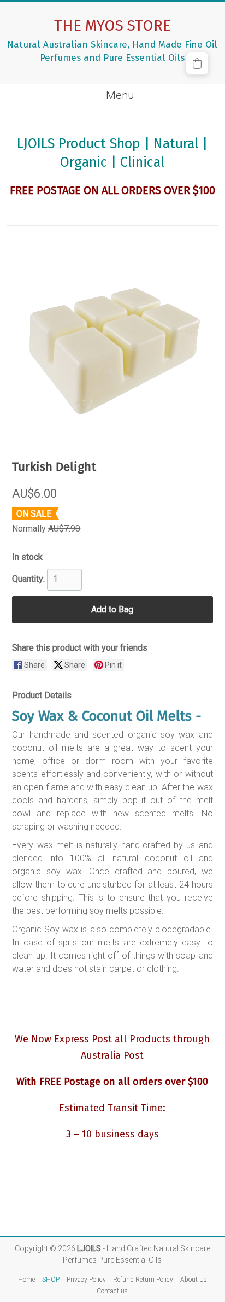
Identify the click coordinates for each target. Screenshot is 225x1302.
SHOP (51, 1279)
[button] (197, 63)
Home (26, 1279)
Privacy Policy (86, 1279)
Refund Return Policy (143, 1279)
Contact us (112, 1291)
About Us (193, 1279)
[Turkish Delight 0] (112, 343)
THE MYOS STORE (112, 25)
